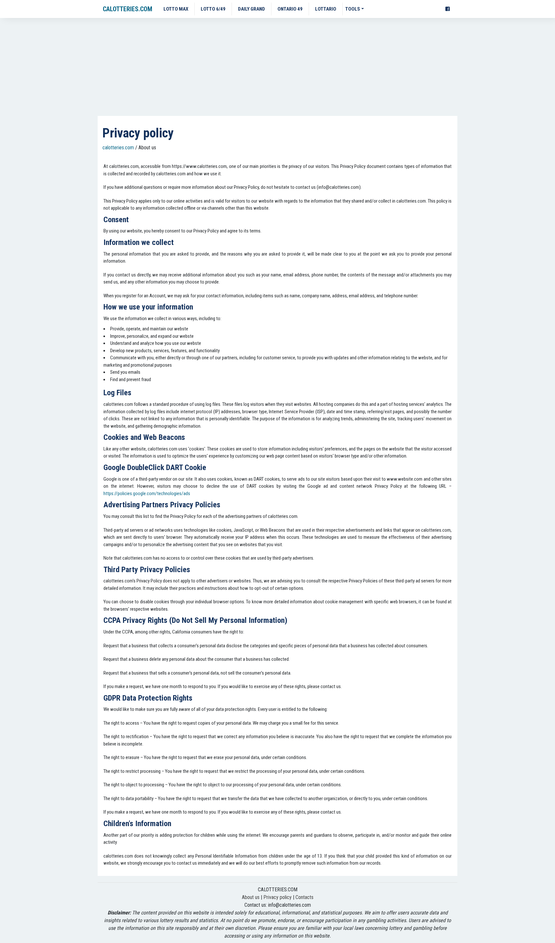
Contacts (304, 897)
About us (251, 897)
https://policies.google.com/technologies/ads (146, 493)
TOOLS (352, 9)
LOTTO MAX (175, 9)
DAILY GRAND (251, 9)
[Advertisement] (277, 68)
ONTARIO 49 (290, 9)
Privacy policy (277, 897)
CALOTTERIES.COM (127, 9)
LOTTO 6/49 (213, 9)
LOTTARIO (325, 9)
